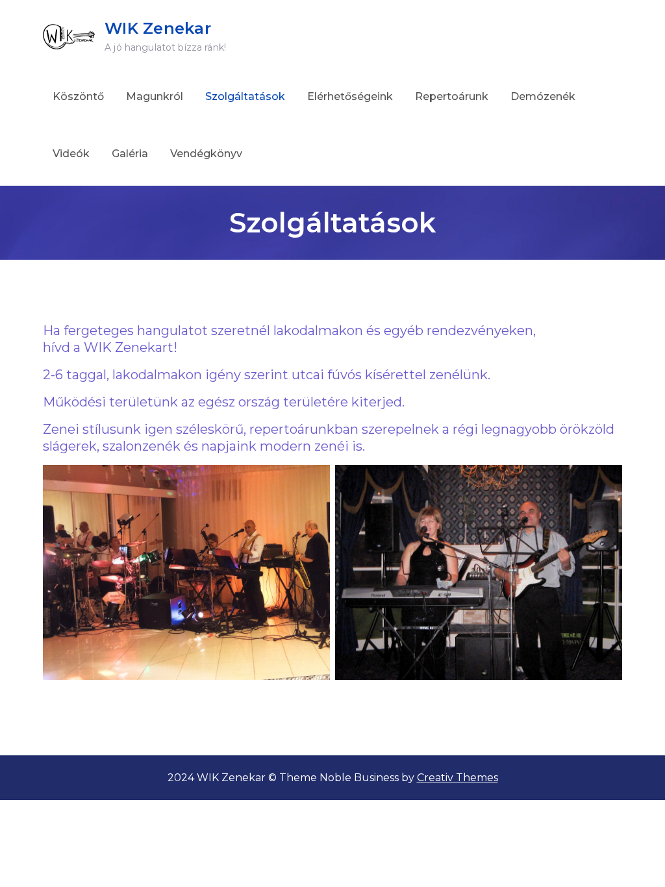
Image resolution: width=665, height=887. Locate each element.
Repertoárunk (451, 96)
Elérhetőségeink (350, 96)
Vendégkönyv (206, 153)
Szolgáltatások (245, 96)
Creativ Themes (457, 777)
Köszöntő (78, 96)
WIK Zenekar (158, 28)
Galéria (130, 153)
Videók (71, 153)
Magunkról (154, 96)
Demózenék (542, 96)
